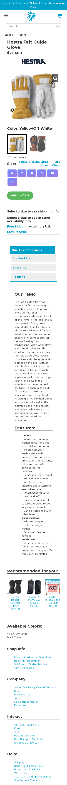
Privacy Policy (22, 695)
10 (52, 173)
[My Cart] (59, 17)
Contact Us (21, 258)
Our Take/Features (27, 250)
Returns (19, 276)
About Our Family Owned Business (35, 687)
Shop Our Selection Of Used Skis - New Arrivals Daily (33, 5)
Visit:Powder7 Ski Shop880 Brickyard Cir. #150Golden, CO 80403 (28, 737)
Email (17, 728)
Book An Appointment (27, 661)
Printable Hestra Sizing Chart (33, 163)
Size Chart (56, 163)
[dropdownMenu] (6, 16)
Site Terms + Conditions (28, 780)
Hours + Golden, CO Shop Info (32, 657)
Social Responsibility (26, 702)
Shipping (20, 267)
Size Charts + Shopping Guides (32, 777)
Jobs (17, 698)
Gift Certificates (24, 668)
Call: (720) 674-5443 (26, 725)
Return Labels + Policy (27, 769)
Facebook (20, 705)
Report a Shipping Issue (28, 766)
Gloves (8, 35)
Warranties (20, 773)
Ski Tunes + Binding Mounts (30, 664)
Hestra (21, 35)
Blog (17, 691)
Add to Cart (20, 195)
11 (12, 182)
